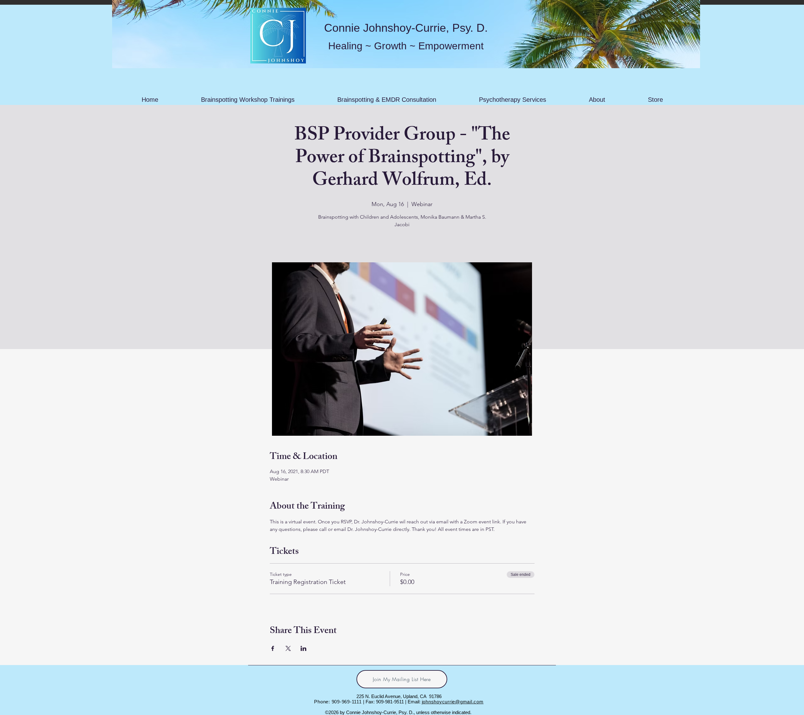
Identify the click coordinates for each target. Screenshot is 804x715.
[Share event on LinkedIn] (304, 648)
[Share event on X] (288, 648)
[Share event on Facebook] (273, 648)
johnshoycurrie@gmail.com (453, 701)
